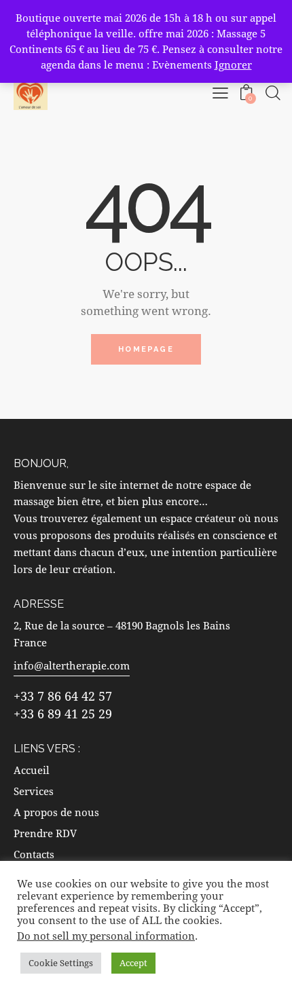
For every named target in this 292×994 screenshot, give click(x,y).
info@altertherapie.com (72, 665)
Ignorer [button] (233, 64)
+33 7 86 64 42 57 (63, 696)
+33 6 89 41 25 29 (63, 713)
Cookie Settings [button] (61, 963)
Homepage (146, 349)
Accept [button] (133, 963)
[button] (220, 92)
